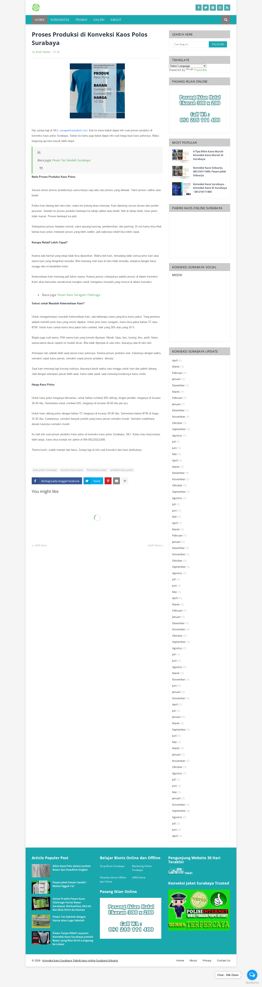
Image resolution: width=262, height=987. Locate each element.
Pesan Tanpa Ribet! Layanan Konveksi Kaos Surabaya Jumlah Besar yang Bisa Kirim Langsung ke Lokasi (73, 938)
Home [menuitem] (39, 20)
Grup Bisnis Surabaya (112, 866)
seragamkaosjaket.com (73, 130)
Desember (180, 385)
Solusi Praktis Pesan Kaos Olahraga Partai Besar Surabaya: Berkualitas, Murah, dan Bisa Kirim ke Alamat (72, 904)
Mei (176, 454)
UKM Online (139, 877)
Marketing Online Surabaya (142, 868)
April (177, 360)
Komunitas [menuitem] (60, 20)
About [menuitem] (116, 20)
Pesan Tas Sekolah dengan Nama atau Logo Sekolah (69, 918)
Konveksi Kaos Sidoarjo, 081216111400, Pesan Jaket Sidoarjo (209, 171)
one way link (47, 854)
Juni (176, 448)
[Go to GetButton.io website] (252, 982)
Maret (178, 366)
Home (180, 960)
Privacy (207, 960)
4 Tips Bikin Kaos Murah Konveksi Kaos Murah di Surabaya (208, 155)
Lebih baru (40, 545)
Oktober (179, 423)
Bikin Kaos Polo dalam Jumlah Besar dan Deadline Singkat (72, 867)
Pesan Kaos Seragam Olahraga (78, 295)
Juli (176, 441)
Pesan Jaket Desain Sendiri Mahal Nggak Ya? (69, 884)
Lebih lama (154, 545)
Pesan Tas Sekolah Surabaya (71, 160)
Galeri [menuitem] (99, 20)
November (180, 416)
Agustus (179, 435)
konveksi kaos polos (72, 470)
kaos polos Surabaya (45, 470)
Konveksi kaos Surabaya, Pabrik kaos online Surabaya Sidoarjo (80, 960)
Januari (178, 379)
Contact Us (223, 960)
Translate (200, 70)
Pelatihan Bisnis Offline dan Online (113, 879)
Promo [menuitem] (82, 20)
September (181, 429)
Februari (179, 373)
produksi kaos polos (122, 470)
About (193, 960)
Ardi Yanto (43, 52)
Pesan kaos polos (97, 470)
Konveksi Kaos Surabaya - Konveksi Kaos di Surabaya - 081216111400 (210, 187)
